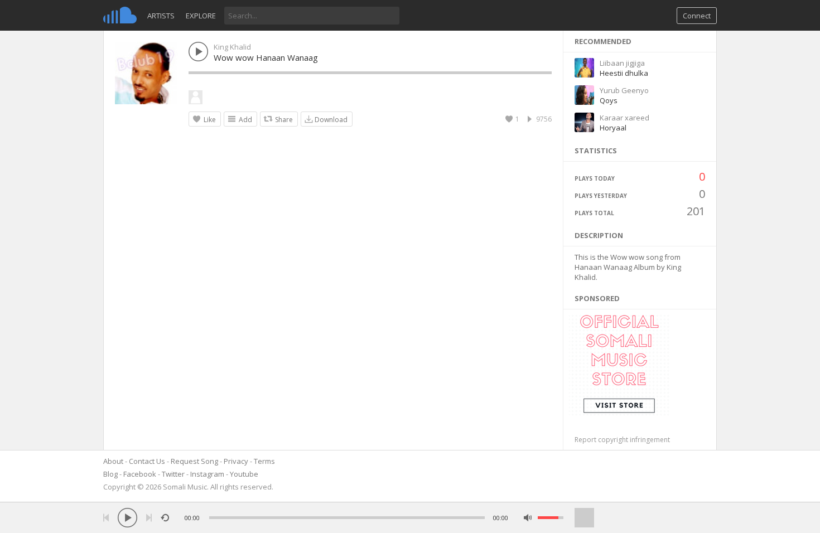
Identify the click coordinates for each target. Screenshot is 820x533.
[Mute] (528, 517)
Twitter (173, 474)
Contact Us (147, 461)
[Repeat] (165, 517)
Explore (201, 16)
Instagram (207, 474)
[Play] (127, 517)
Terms (264, 461)
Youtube (244, 474)
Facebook (139, 474)
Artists (161, 16)
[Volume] (550, 517)
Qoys (609, 100)
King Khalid (232, 47)
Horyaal (613, 128)
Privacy (236, 461)
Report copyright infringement (622, 439)
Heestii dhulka (624, 73)
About (113, 461)
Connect (697, 16)
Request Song (194, 461)
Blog (110, 474)
